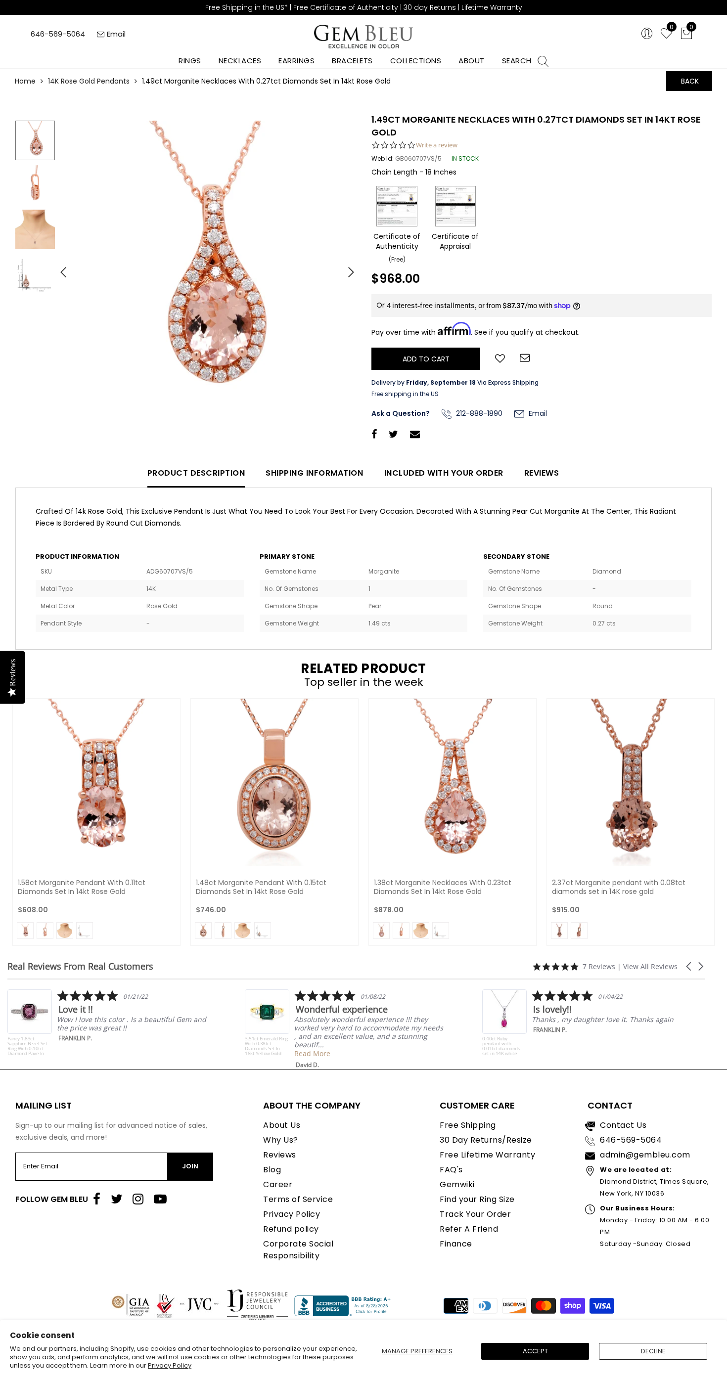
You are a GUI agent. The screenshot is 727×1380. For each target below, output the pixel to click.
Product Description (196, 473)
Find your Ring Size (477, 1199)
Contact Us (623, 1125)
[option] (208, 268)
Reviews (541, 473)
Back (690, 81)
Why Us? (280, 1140)
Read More (160, 1053)
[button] (689, 966)
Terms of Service (298, 1199)
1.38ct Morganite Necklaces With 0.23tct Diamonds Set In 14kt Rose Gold (442, 887)
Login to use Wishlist (500, 357)
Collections (416, 60)
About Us (281, 1125)
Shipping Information (314, 473)
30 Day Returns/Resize (486, 1140)
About (471, 60)
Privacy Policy (169, 1365)
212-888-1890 (478, 413)
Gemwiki (457, 1184)
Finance (456, 1243)
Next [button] (346, 268)
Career (277, 1184)
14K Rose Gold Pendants (89, 81)
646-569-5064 (58, 34)
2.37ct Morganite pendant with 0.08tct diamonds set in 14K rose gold (618, 887)
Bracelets (352, 60)
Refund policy (291, 1229)
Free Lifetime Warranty (487, 1154)
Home (25, 81)
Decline (653, 1351)
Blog (272, 1169)
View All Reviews (650, 966)
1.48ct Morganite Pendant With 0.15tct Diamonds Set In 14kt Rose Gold (261, 887)
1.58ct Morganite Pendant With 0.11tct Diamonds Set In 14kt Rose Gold (81, 887)
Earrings (296, 60)
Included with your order (443, 473)
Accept (535, 1351)
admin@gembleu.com (645, 1154)
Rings (190, 60)
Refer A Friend (469, 1229)
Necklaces (240, 60)
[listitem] (192, 1029)
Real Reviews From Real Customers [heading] (80, 966)
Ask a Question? (400, 413)
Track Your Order (475, 1214)
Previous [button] (59, 268)
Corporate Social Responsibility (298, 1249)
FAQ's (451, 1169)
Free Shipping (468, 1125)
